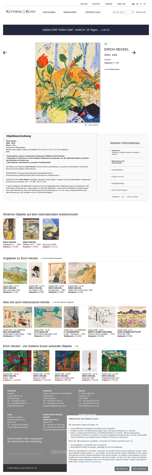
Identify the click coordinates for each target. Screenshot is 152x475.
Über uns (121, 4)
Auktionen (49, 12)
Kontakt (96, 4)
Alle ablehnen (122, 469)
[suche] (133, 12)
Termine (108, 4)
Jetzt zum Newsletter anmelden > (64, 452)
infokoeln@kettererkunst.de (17, 427)
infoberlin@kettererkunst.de (89, 406)
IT (141, 4)
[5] (133, 52)
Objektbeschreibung (18, 136)
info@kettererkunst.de (15, 406)
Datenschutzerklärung (93, 462)
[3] (5, 52)
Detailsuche (141, 12)
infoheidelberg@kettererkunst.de (55, 430)
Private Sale (93, 12)
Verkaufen (69, 12)
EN (137, 4)
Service (84, 4)
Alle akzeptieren (140, 469)
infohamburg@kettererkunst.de (54, 406)
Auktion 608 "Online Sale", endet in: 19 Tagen (70, 29)
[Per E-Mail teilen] (122, 197)
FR (145, 4)
